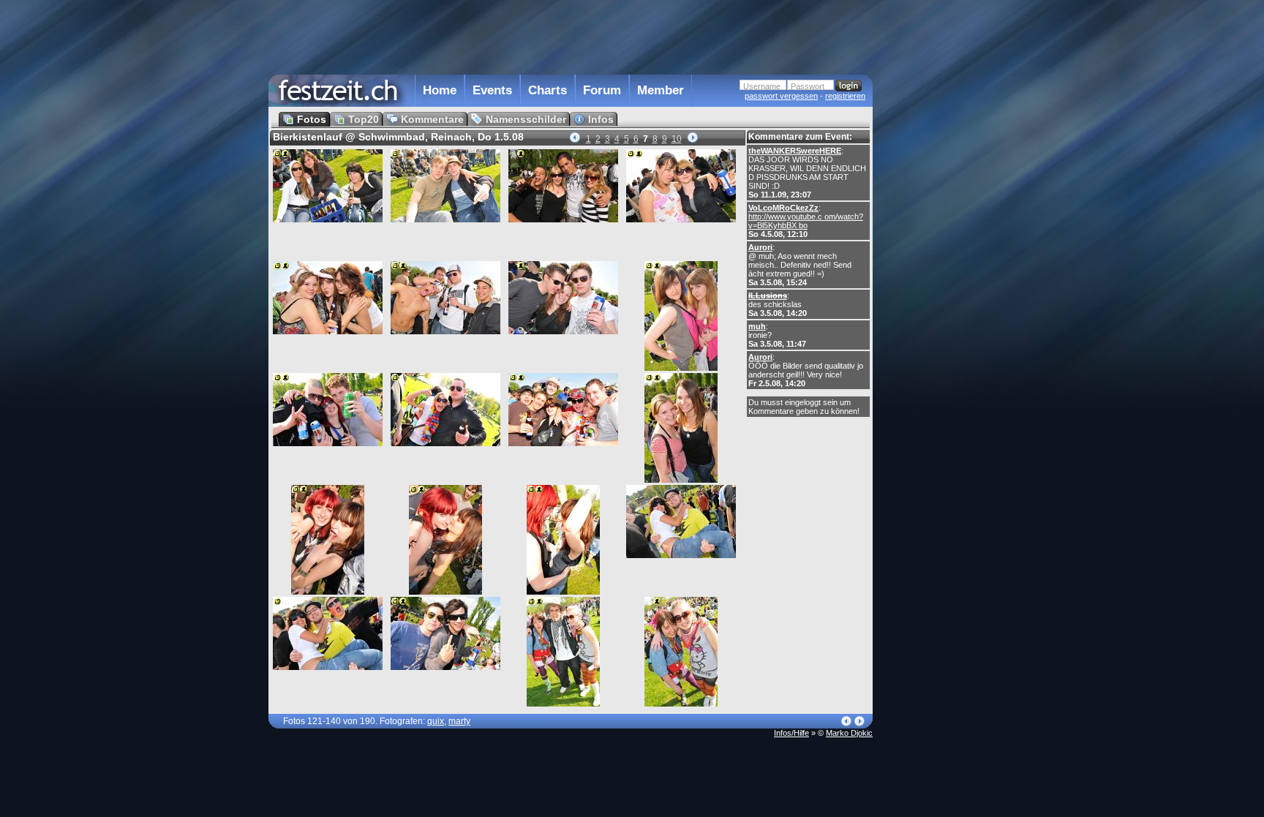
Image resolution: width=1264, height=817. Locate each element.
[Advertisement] (937, 294)
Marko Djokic (849, 732)
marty (459, 721)
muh (757, 326)
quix (435, 721)
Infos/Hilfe (791, 732)
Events (492, 90)
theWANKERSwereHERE (794, 150)
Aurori (760, 247)
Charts (547, 90)
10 (677, 139)
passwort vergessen (781, 95)
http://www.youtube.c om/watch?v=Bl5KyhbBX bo (805, 221)
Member (660, 90)
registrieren (845, 95)
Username (761, 86)
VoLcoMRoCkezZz (783, 207)
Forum (602, 90)
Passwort (807, 86)
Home (439, 90)
